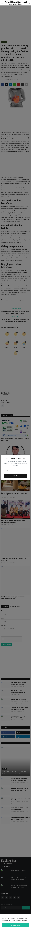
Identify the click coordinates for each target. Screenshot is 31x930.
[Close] (28, 457)
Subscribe (15, 475)
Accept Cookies (15, 925)
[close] (29, 916)
